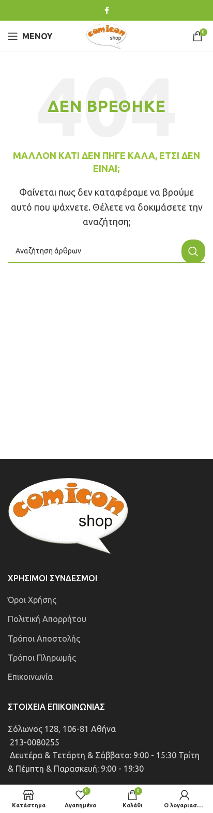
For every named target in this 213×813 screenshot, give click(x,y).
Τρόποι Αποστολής (44, 638)
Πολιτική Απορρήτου (47, 619)
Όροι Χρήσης (32, 599)
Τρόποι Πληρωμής (42, 657)
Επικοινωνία (30, 676)
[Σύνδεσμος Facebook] (106, 11)
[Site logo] (106, 35)
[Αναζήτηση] (193, 251)
